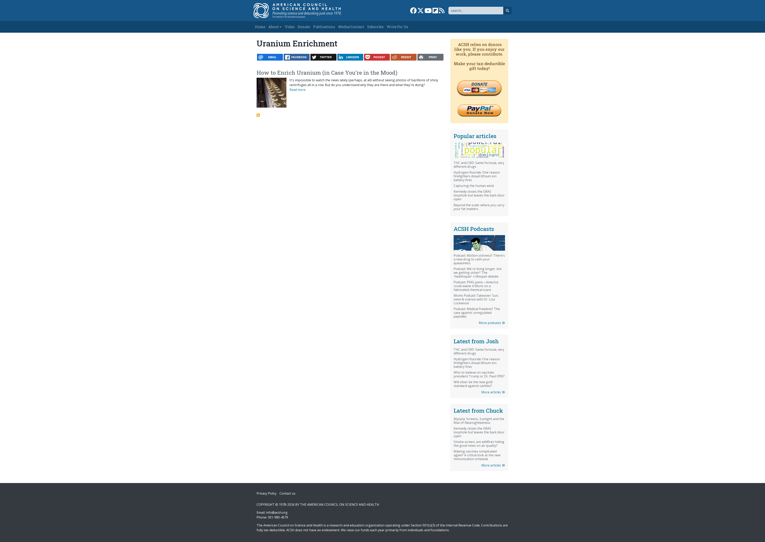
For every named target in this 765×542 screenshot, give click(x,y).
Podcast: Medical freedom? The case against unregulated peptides (477, 313)
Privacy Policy (267, 493)
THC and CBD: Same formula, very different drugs (479, 165)
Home (260, 27)
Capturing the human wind (474, 186)
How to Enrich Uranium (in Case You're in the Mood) (327, 72)
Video (290, 27)
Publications (324, 27)
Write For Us (397, 27)
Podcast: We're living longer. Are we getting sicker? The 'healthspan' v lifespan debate (478, 273)
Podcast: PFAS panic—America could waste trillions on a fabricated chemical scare (476, 286)
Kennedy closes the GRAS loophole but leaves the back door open (479, 195)
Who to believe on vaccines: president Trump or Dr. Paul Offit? (479, 374)
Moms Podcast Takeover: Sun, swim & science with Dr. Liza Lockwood (476, 299)
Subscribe (375, 27)
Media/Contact (351, 27)
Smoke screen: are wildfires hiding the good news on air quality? (479, 444)
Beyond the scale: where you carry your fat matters (479, 207)
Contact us (287, 493)
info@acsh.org (276, 512)
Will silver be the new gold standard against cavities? (473, 384)
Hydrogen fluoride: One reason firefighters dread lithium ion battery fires (477, 176)
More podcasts (490, 323)
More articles (491, 392)
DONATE (479, 84)
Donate (304, 27)
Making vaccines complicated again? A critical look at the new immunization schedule (477, 455)
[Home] (301, 11)
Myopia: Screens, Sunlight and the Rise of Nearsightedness (479, 421)
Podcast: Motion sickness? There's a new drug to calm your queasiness (479, 259)
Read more (297, 89)
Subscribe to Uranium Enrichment (258, 115)
